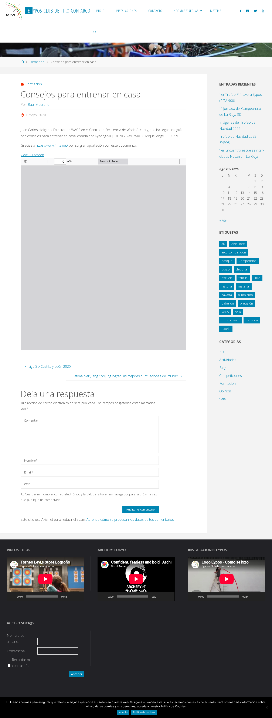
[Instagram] (247, 11)
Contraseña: (16, 651)
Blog (222, 367)
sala (238, 312)
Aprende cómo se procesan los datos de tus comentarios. (130, 519)
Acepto (123, 712)
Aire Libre (238, 244)
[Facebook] (241, 11)
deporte (242, 269)
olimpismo (245, 295)
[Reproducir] (12, 596)
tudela (225, 329)
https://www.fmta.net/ (52, 145)
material (243, 286)
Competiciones (230, 375)
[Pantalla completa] (78, 596)
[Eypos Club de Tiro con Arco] (14, 10)
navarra (226, 295)
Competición (247, 261)
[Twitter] (255, 11)
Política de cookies (144, 712)
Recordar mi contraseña (21, 662)
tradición (252, 320)
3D (223, 244)
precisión (246, 303)
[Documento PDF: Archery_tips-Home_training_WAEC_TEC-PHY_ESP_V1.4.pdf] (103, 254)
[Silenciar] (71, 596)
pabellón (227, 303)
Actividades (227, 360)
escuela (226, 278)
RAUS (225, 312)
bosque (226, 261)
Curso (225, 269)
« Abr (223, 220)
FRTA (257, 278)
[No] (267, 707)
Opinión (225, 391)
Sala (222, 399)
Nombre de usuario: (15, 638)
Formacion (37, 62)
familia (243, 278)
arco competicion (233, 252)
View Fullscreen (32, 155)
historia (226, 286)
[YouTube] (262, 11)
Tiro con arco (230, 320)
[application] (45, 579)
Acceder (76, 674)
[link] (95, 32)
